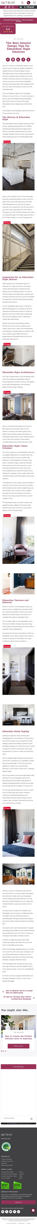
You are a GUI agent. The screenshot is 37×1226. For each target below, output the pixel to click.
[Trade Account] (5, 7)
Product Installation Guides (9, 1176)
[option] (18, 1032)
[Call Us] (28, 2)
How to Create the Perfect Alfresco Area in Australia (18, 1037)
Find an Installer (5, 1178)
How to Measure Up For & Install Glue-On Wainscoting (19, 992)
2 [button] (3, 1051)
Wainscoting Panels (6, 1165)
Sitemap (28, 1223)
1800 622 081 (5, 1139)
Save (8, 142)
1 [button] (1, 1051)
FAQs (20, 1176)
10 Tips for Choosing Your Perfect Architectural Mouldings (17, 998)
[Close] (34, 10)
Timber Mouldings (6, 1159)
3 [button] (5, 1051)
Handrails (4, 1163)
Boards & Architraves (7, 1161)
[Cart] (12, 7)
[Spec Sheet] (9, 7)
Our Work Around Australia (9, 1174)
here (23, 13)
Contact (5, 3)
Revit (20, 1178)
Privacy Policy (22, 1223)
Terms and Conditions (12, 1223)
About (21, 1172)
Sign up (18, 1202)
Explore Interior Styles (7, 1172)
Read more (18, 1046)
